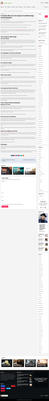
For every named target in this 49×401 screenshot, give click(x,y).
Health (39, 169)
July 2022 (39, 131)
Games (39, 165)
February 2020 (40, 139)
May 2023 (39, 111)
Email (2, 196)
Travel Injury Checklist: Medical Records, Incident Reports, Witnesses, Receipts (42, 33)
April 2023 (39, 113)
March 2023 (40, 115)
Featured (39, 161)
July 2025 (39, 70)
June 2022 (39, 133)
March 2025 (40, 72)
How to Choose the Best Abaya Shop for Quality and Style (18, 365)
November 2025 (40, 62)
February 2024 (40, 303)
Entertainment (40, 157)
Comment (3, 181)
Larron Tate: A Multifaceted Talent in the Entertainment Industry (42, 227)
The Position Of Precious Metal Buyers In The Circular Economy (6, 365)
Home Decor (40, 171)
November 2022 (40, 123)
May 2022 (39, 135)
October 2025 (40, 64)
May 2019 (39, 143)
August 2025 (40, 68)
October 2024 (40, 80)
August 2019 (40, 141)
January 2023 (40, 119)
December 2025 (40, 60)
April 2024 (39, 90)
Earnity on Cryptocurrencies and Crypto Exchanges (30, 170)
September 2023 (40, 313)
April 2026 (39, 52)
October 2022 (40, 125)
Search (39, 13)
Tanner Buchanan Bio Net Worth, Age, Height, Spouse (41, 244)
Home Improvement (41, 173)
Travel (39, 363)
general (39, 167)
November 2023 (40, 309)
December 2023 (40, 307)
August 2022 (40, 129)
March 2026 (40, 54)
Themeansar (30, 399)
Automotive (40, 149)
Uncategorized (3, 13)
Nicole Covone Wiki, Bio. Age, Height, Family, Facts (41, 248)
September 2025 (40, 66)
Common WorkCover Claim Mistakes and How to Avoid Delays (42, 29)
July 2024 (39, 86)
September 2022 (40, 127)
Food (39, 163)
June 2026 (39, 50)
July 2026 (39, 48)
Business (39, 151)
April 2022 (39, 137)
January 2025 (40, 74)
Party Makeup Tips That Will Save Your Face (41, 235)
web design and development (19, 29)
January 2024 (40, 305)
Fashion (39, 159)
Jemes (4, 19)
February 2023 (40, 117)
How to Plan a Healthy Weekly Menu (5, 172)
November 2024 (40, 78)
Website (3, 200)
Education (39, 155)
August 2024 (40, 84)
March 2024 (40, 301)
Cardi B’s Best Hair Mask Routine (41, 239)
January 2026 (40, 58)
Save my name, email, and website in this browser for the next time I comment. (12, 204)
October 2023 (40, 311)
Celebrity (39, 153)
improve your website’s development (9, 132)
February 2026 (40, 56)
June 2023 (39, 317)
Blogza (27, 399)
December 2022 (40, 121)
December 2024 (40, 76)
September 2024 (40, 82)
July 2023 (39, 315)
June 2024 (39, 88)
